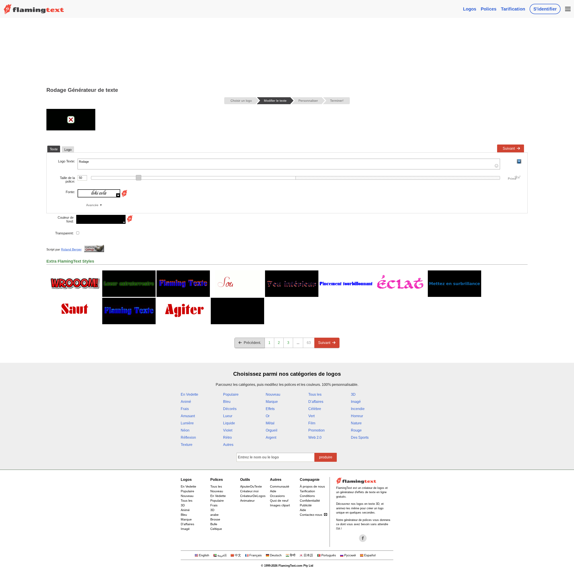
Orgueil (271, 430)
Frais (185, 409)
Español (370, 555)
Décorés (230, 409)
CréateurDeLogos (252, 496)
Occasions (277, 496)
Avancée (92, 205)
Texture (186, 445)
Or (268, 416)
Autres (228, 445)
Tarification (513, 8)
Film (311, 423)
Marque (272, 402)
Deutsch (276, 555)
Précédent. (252, 343)
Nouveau (273, 394)
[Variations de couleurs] (130, 222)
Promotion (316, 430)
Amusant (188, 416)
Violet (227, 430)
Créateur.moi (249, 491)
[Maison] (33, 9)
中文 (238, 555)
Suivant (509, 148)
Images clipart (280, 505)
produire (325, 457)
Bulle (213, 524)
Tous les (315, 394)
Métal (270, 423)
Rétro (227, 437)
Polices (488, 8)
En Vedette (189, 394)
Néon (185, 430)
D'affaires (315, 402)
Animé (186, 402)
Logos (469, 8)
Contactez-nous (311, 514)
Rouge (356, 430)
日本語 (308, 555)
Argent (271, 437)
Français (255, 555)
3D (353, 394)
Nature (356, 423)
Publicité (306, 505)
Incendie (358, 409)
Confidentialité (310, 500)
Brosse (215, 519)
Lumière (187, 423)
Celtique (216, 529)
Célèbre (314, 409)
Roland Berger (71, 249)
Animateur (247, 500)
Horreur (357, 416)
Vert (311, 416)
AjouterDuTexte (251, 486)
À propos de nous (312, 486)
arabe (214, 514)
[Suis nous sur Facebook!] (363, 538)
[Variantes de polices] (124, 196)
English (204, 555)
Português (328, 555)
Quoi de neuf (279, 500)
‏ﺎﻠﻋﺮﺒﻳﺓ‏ (221, 555)
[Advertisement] (287, 51)
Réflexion (188, 437)
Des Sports (360, 437)
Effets (270, 409)
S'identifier (545, 8)
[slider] (138, 177)
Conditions (307, 496)
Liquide (229, 423)
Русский (350, 555)
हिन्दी (292, 555)
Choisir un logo (241, 100)
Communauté (279, 486)
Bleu (226, 402)
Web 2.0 (315, 437)
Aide (273, 491)
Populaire (231, 394)
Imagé (356, 402)
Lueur (227, 416)
